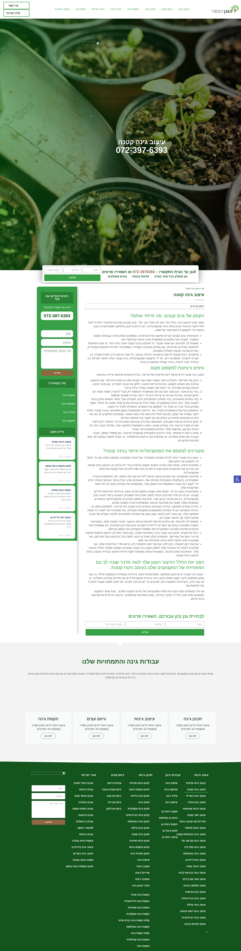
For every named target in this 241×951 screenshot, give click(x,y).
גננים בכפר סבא (84, 795)
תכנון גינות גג (170, 830)
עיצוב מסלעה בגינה (194, 885)
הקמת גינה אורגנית (139, 907)
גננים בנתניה (86, 802)
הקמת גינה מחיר (140, 894)
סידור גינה (69, 412)
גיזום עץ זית (114, 802)
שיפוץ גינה (69, 395)
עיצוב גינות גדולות (195, 828)
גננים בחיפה (86, 789)
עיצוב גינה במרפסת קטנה (191, 834)
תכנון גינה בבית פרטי (138, 815)
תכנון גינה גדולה (140, 828)
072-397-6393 (142, 150)
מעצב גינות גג (170, 811)
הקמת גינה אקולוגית (138, 914)
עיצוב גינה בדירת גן (60, 517)
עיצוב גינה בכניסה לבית (192, 872)
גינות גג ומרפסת (168, 817)
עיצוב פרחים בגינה (195, 924)
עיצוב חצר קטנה (196, 815)
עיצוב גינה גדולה (196, 904)
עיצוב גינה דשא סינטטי (193, 911)
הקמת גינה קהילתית (138, 939)
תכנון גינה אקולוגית (139, 808)
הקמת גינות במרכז (61, 490)
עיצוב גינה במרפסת (194, 853)
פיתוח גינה (143, 860)
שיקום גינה (68, 420)
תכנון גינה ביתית (140, 795)
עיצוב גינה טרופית (195, 892)
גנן (203, 288)
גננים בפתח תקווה (82, 808)
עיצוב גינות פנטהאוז (194, 808)
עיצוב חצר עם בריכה (194, 879)
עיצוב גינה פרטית (196, 783)
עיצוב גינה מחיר (197, 802)
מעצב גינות (143, 866)
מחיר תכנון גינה (141, 885)
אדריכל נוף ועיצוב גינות (193, 821)
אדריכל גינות (142, 872)
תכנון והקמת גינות (139, 789)
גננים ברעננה (85, 815)
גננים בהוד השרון (83, 783)
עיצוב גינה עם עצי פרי (193, 840)
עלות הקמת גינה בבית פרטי (134, 920)
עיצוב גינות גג (170, 837)
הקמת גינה (143, 946)
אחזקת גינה (68, 403)
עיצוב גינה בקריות (83, 853)
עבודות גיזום (114, 783)
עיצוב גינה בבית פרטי (193, 898)
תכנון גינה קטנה (141, 834)
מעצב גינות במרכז (61, 441)
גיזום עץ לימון (113, 808)
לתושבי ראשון (85, 828)
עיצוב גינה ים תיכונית (194, 917)
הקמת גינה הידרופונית (137, 901)
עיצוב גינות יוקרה (196, 866)
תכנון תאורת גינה (140, 853)
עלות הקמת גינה (140, 933)
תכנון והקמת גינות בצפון (58, 466)
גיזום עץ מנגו (114, 795)
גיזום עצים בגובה (111, 789)
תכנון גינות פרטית (140, 783)
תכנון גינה (144, 802)
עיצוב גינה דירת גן (195, 860)
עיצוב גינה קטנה (196, 789)
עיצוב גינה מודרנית (195, 847)
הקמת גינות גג (169, 824)
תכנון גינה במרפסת (139, 821)
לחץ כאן (193, 736)
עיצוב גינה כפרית (196, 795)
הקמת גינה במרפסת (138, 926)
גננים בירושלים (84, 821)
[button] (237, 479)
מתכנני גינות (142, 879)
